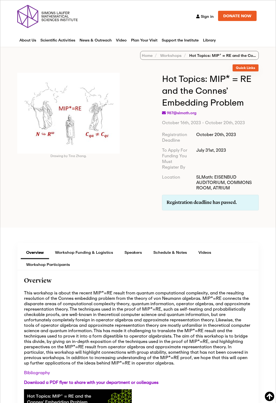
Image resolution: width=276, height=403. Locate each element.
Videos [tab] (204, 252)
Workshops (170, 55)
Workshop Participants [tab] (48, 264)
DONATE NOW (237, 16)
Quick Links (245, 67)
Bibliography (37, 372)
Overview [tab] (35, 252)
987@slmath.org (181, 113)
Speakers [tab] (133, 252)
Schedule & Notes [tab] (170, 252)
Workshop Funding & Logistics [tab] (84, 252)
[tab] (245, 68)
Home (147, 55)
